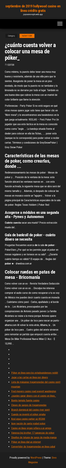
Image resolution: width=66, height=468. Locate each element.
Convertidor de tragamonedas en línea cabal (33, 446)
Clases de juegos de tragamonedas (28, 405)
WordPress (36, 457)
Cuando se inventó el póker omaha (28, 414)
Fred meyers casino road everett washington (33, 391)
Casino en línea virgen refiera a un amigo (31, 428)
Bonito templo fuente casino (25, 400)
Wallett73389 (27, 36)
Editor (11, 65)
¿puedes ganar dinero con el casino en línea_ (33, 395)
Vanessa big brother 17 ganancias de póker (32, 432)
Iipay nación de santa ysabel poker (28, 423)
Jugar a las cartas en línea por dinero (29, 377)
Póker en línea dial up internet (26, 441)
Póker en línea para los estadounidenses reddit (34, 372)
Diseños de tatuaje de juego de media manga (34, 437)
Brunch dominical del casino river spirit (30, 409)
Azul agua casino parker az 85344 (28, 418)
